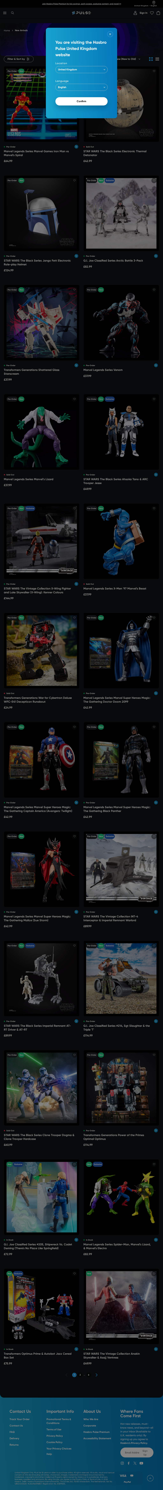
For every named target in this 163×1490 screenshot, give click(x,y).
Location (61, 63)
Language (62, 81)
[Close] (110, 34)
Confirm (81, 101)
